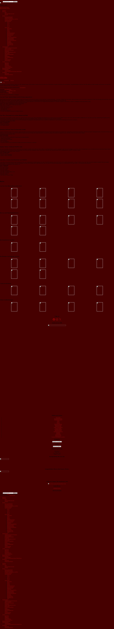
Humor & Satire (10, 35)
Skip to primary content (4, 7)
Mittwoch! (7, 63)
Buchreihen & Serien (9, 17)
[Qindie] (2, 2)
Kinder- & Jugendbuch (58, 427)
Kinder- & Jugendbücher (11, 37)
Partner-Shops (7, 60)
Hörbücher (9, 36)
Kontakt (6, 14)
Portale (6, 55)
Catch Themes (12, 495)
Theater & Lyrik (10, 44)
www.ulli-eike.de (8, 89)
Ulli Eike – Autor (12, 90)
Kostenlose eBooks (8, 20)
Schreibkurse (7, 56)
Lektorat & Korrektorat (9, 54)
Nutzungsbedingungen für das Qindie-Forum (13, 71)
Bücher (3, 15)
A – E (8, 22)
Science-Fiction (10, 43)
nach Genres (7, 27)
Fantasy (8, 31)
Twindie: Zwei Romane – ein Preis (11, 19)
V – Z (8, 26)
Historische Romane (11, 32)
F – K (8, 23)
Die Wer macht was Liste (9, 13)
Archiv (3, 61)
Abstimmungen (8, 70)
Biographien (9, 28)
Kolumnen (7, 62)
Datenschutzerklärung (9, 74)
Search (1, 1)
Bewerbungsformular (6, 68)
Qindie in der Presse (8, 67)
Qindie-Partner (5, 46)
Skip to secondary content (5, 8)
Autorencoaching (8, 48)
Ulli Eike (3, 77)
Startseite (4, 10)
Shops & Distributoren (9, 57)
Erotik (8, 29)
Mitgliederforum (5, 69)
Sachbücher (9, 42)
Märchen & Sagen (10, 39)
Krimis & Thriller (10, 38)
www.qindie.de (23, 87)
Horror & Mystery (10, 33)
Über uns (4, 11)
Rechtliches (4, 72)
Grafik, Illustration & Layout (10, 52)
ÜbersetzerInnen (8, 59)
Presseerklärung (8, 66)
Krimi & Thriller (58, 428)
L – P (8, 24)
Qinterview (7, 64)
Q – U (8, 25)
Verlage (6, 58)
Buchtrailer (7, 51)
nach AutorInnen (8, 21)
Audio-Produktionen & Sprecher (11, 47)
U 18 (8, 45)
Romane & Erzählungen (11, 40)
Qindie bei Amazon (57, 488)
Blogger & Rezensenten (9, 49)
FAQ (6, 12)
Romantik (9, 41)
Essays (8, 30)
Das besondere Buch (9, 16)
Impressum (7, 73)
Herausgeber (7, 53)
